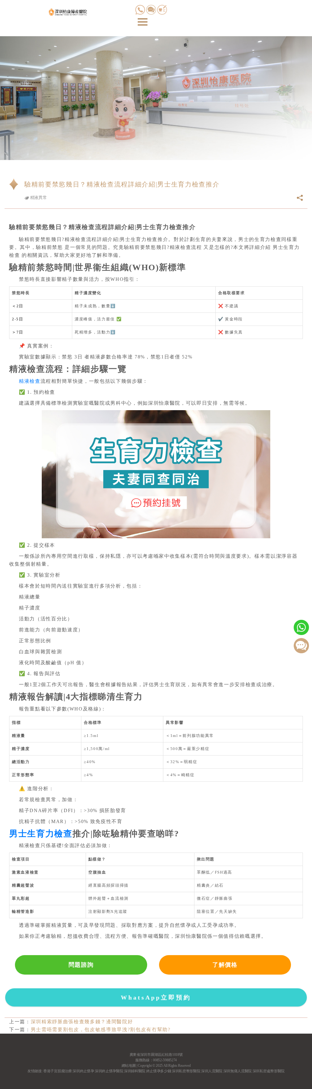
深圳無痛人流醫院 (237, 1071)
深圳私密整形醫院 (186, 1071)
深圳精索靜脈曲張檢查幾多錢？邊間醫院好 (82, 1021)
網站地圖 (129, 1065)
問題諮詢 (81, 965)
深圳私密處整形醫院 (269, 1071)
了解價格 (225, 965)
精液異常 (38, 197)
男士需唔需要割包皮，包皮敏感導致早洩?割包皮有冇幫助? (101, 1029)
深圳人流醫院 (211, 1071)
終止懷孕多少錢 (158, 1071)
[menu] (142, 22)
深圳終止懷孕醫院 (109, 1071)
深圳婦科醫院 (134, 1071)
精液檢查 (30, 381)
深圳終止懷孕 (83, 1071)
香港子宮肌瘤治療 (57, 1071)
